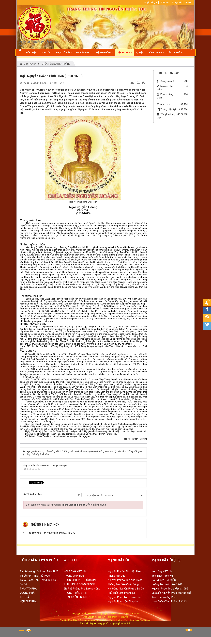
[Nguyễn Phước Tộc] (34, 23)
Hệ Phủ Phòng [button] (104, 52)
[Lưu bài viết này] (144, 82)
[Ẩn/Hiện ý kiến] (79, 495)
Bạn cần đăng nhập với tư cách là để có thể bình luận (66, 504)
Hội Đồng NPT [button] (83, 52)
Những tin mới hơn (45, 524)
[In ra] (138, 82)
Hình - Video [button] (155, 52)
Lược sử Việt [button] (63, 52)
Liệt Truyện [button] (123, 52)
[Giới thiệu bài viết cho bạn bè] (133, 82)
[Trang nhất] (20, 52)
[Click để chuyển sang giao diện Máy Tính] (28, 631)
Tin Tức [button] (46, 52)
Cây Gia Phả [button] (174, 52)
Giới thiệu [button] (31, 52)
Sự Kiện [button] (140, 52)
